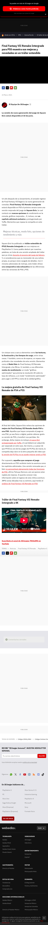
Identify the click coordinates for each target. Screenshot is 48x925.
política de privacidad (30, 762)
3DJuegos (28, 840)
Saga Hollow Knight (9, 803)
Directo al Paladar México (10, 910)
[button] (19, 104)
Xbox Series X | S (30, 790)
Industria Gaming (31, 794)
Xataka (4, 840)
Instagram (29, 774)
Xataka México (7, 900)
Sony (26, 807)
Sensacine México (30, 903)
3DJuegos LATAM (30, 900)
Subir (40, 828)
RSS (34, 774)
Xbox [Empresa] (7, 807)
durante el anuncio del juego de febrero (28, 255)
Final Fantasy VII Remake (27, 549)
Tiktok (43, 774)
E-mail (15, 87)
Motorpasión (29, 868)
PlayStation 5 (42, 549)
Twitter (7, 87)
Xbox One (5, 799)
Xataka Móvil (6, 843)
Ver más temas (8, 818)
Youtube (24, 774)
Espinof (27, 857)
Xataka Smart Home (9, 849)
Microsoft (28, 803)
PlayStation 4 (29, 799)
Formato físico (30, 811)
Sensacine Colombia (31, 906)
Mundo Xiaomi (7, 852)
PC (3, 794)
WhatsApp (11, 774)
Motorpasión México (31, 910)
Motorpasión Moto (31, 871)
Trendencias (6, 883)
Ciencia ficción (29, 35)
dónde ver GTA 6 (9, 35)
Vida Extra (28, 843)
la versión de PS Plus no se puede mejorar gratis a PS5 (24, 454)
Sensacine (28, 854)
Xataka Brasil (6, 903)
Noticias (13, 549)
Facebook (3, 87)
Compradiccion (7, 889)
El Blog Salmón (29, 883)
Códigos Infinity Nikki (25, 739)
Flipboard (11, 87)
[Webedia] (9, 829)
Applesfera (6, 846)
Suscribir (42, 756)
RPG (19, 35)
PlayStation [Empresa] (10, 811)
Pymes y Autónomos (31, 886)
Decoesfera (6, 886)
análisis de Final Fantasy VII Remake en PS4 (20, 483)
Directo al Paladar (8, 868)
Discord (38, 774)
